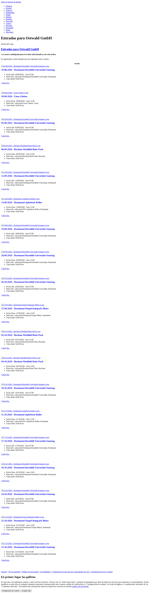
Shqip (8, 30)
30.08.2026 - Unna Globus (14, 96)
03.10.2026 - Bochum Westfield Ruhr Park (22, 335)
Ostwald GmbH (20, 49)
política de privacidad (80, 586)
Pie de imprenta (14, 572)
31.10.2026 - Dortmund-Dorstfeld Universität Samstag (28, 547)
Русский (9, 21)
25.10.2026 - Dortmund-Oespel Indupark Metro (25, 520)
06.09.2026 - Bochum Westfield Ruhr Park (22, 149)
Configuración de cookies (10, 591)
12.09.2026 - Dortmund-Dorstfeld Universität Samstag (28, 176)
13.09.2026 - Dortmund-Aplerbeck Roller (21, 202)
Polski (8, 15)
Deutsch (9, 6)
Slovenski (9, 32)
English (9, 8)
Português (9, 28)
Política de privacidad (30, 572)
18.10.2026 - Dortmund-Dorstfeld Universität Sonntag (28, 467)
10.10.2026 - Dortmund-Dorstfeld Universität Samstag (28, 388)
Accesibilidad (45, 572)
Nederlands (10, 13)
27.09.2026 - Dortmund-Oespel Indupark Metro (25, 308)
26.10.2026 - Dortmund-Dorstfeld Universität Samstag (28, 282)
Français (9, 10)
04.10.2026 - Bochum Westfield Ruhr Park (22, 361)
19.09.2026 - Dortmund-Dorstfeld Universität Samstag (28, 229)
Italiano (8, 17)
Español (9, 19)
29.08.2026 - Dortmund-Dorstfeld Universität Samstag (28, 70)
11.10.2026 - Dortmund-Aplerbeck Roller (21, 414)
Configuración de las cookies (102, 572)
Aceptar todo (26, 591)
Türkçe (8, 23)
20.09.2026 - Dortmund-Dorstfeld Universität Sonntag (28, 255)
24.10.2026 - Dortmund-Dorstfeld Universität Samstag (28, 494)
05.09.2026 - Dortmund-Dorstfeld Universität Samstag (28, 123)
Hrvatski (9, 26)
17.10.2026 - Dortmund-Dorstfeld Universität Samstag (28, 441)
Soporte (4, 572)
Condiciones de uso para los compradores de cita (70, 572)
